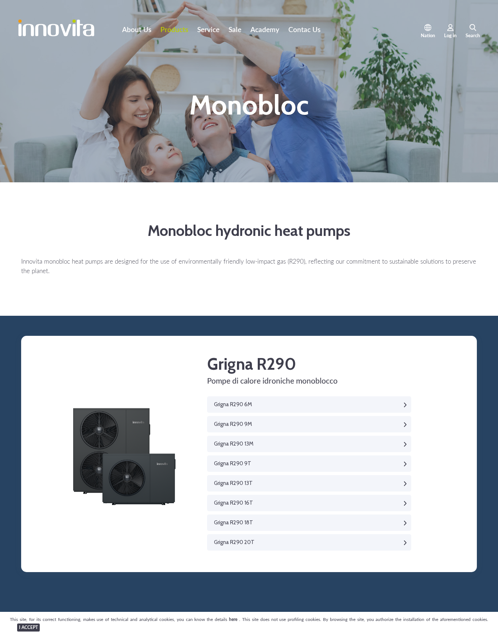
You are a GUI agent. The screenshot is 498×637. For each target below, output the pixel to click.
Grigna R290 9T (232, 463)
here (234, 619)
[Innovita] (56, 35)
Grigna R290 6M (233, 404)
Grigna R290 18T (233, 522)
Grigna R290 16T (233, 503)
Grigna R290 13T (233, 483)
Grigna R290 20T (234, 542)
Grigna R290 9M (233, 424)
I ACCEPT (28, 627)
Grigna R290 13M (233, 443)
